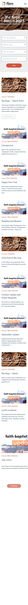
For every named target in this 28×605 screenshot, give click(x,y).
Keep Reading (8, 117)
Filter (14, 65)
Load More (14, 486)
